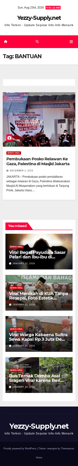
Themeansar (67, 448)
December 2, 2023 (21, 170)
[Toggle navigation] (71, 41)
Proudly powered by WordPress (20, 448)
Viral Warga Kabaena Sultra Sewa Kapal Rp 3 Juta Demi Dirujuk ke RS (38, 339)
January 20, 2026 (24, 346)
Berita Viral (13, 153)
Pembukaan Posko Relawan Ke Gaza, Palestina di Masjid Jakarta (37, 161)
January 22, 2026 (24, 263)
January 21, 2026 (24, 304)
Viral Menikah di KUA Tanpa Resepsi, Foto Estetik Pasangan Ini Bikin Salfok (38, 298)
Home (39, 457)
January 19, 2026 (24, 387)
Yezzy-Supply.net (39, 18)
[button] (37, 41)
